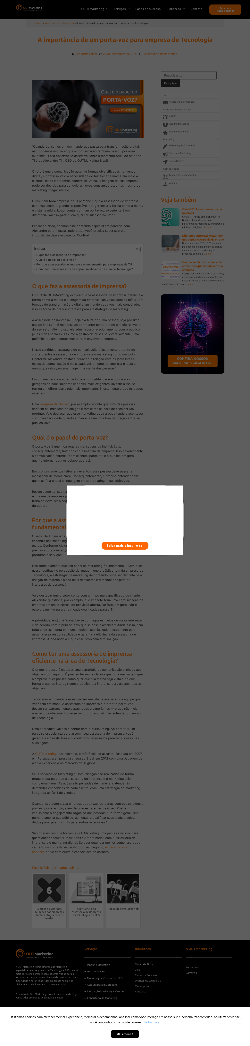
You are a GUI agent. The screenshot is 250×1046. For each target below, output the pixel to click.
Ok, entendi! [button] (125, 1033)
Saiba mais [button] (151, 1022)
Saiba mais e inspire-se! (125, 545)
